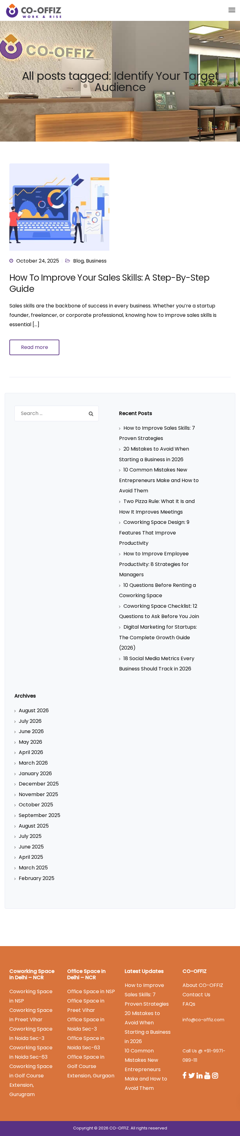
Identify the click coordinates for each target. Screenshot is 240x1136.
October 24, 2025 (37, 260)
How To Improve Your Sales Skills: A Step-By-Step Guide (109, 283)
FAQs (188, 1004)
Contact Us (196, 994)
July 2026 (30, 721)
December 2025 (39, 783)
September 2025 (39, 815)
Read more (34, 347)
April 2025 (31, 857)
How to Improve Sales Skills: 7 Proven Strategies (147, 995)
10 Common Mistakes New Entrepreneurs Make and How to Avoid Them (159, 480)
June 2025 (31, 846)
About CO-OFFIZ (202, 985)
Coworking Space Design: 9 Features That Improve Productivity (154, 533)
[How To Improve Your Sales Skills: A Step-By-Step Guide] (59, 209)
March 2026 (33, 762)
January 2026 (35, 773)
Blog (78, 260)
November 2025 (38, 794)
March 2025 (33, 867)
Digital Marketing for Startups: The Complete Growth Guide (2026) (158, 637)
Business (96, 260)
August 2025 (34, 825)
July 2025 (30, 836)
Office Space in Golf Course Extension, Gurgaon (90, 1066)
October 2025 (36, 804)
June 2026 (31, 731)
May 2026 (30, 742)
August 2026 (34, 710)
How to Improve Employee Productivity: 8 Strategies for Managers (154, 564)
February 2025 (36, 878)
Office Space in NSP (91, 991)
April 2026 (31, 752)
